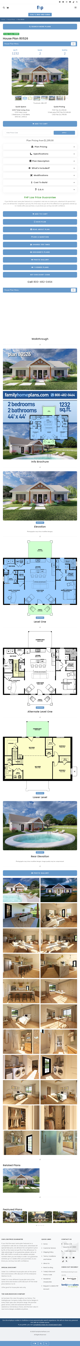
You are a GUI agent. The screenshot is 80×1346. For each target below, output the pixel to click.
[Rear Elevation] (40, 826)
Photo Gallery (41, 260)
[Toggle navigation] (73, 43)
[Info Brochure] (40, 404)
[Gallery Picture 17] (21, 1092)
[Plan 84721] (40, 1217)
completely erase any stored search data (47, 1325)
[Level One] (40, 578)
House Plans (11, 19)
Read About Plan (41, 229)
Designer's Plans (41, 252)
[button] (36, 1225)
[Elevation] (40, 76)
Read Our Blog (48, 1267)
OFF (45, 103)
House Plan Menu (11, 44)
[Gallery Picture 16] (58, 1067)
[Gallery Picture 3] (21, 915)
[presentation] (4, 1217)
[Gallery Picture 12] (58, 1016)
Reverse (40, 522)
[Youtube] (70, 2)
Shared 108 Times (41, 244)
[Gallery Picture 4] (58, 915)
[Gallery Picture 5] (21, 940)
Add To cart (41, 214)
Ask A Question (41, 237)
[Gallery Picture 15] (21, 1067)
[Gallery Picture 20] (58, 1117)
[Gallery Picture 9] (21, 991)
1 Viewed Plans (41, 267)
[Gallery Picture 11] (21, 1016)
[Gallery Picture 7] (21, 966)
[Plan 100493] (15, 1217)
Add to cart (41, 124)
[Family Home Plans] (40, 8)
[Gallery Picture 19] (21, 1117)
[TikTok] (73, 2)
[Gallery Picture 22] (58, 1143)
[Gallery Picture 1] (21, 890)
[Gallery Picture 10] (58, 991)
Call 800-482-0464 (40, 15)
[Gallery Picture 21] (21, 1143)
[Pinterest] (59, 2)
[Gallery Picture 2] (58, 890)
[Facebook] (63, 2)
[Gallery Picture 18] (58, 1092)
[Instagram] (66, 2)
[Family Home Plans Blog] (77, 2)
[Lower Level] (40, 756)
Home (3, 19)
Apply (64, 133)
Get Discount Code (40, 275)
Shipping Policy (48, 1252)
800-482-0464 (42, 282)
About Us (46, 1263)
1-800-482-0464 (70, 1251)
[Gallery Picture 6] (58, 940)
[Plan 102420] (65, 1217)
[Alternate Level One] (40, 668)
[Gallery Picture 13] (21, 1041)
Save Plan (40, 222)
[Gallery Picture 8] (58, 966)
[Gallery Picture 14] (58, 1042)
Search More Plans (41, 26)
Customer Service (49, 1248)
